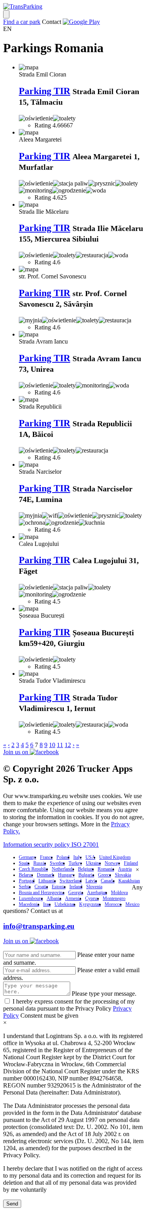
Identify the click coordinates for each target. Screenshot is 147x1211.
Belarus (26, 875)
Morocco (113, 904)
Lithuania (47, 881)
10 (52, 745)
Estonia (58, 886)
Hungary (66, 875)
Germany (27, 857)
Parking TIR (44, 91)
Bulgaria (86, 875)
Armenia (73, 898)
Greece (104, 875)
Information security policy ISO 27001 (51, 844)
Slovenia (94, 886)
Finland (131, 863)
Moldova (119, 892)
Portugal (26, 881)
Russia (39, 863)
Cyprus (92, 898)
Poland (62, 857)
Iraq (47, 904)
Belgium (86, 869)
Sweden (57, 863)
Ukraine (93, 863)
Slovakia (123, 875)
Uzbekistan (64, 904)
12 (68, 745)
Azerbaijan (97, 892)
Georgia (75, 892)
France (46, 857)
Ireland (75, 886)
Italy (77, 857)
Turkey (75, 863)
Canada (107, 881)
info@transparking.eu (38, 926)
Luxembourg (31, 898)
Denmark (45, 875)
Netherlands (63, 869)
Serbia (25, 886)
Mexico (132, 904)
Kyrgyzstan (90, 904)
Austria (125, 869)
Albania (54, 898)
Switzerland (71, 881)
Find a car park (21, 21)
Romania (106, 869)
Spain (24, 863)
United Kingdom (115, 857)
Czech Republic (33, 869)
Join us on (16, 752)
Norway (112, 863)
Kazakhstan (129, 881)
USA (90, 857)
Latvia (91, 881)
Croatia (41, 886)
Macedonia (29, 904)
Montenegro (114, 898)
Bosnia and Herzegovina (41, 892)
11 (60, 745)
